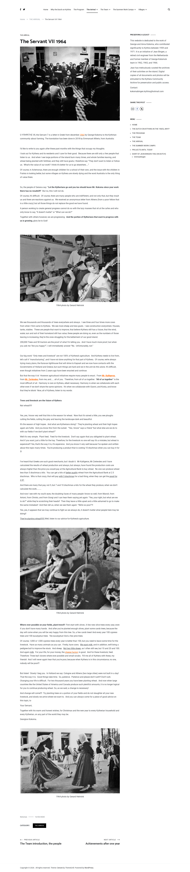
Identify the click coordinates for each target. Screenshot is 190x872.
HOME (134, 125)
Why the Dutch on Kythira (61, 10)
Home (45, 10)
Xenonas (23, 817)
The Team (104, 10)
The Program (79, 10)
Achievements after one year (103, 842)
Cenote (60, 868)
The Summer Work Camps (123, 10)
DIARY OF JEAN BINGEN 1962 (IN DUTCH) (149, 154)
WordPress (89, 868)
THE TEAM (136, 137)
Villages (141, 10)
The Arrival (91, 10)
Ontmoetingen (140, 157)
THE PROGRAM (138, 133)
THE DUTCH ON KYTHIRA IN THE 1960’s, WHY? (151, 129)
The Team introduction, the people (40, 842)
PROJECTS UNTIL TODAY (142, 150)
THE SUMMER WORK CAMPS (143, 146)
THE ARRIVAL (24, 35)
